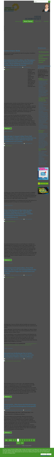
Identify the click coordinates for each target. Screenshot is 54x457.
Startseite (18, 21)
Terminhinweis (10, 131)
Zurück (10, 440)
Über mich (38, 21)
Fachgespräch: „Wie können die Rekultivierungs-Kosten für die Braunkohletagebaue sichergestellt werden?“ (20, 406)
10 (34, 440)
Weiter (18, 443)
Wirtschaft (9, 399)
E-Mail (24, 67)
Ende (22, 443)
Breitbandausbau (44, 52)
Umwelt (41, 62)
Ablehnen (49, 454)
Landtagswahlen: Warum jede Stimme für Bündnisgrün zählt (43, 99)
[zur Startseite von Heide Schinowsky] (46, 11)
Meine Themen (28, 21)
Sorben (41, 57)
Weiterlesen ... (8, 128)
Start (6, 440)
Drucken (20, 67)
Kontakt (46, 21)
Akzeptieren (43, 454)
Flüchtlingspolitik (44, 55)
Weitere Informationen (45, 455)
